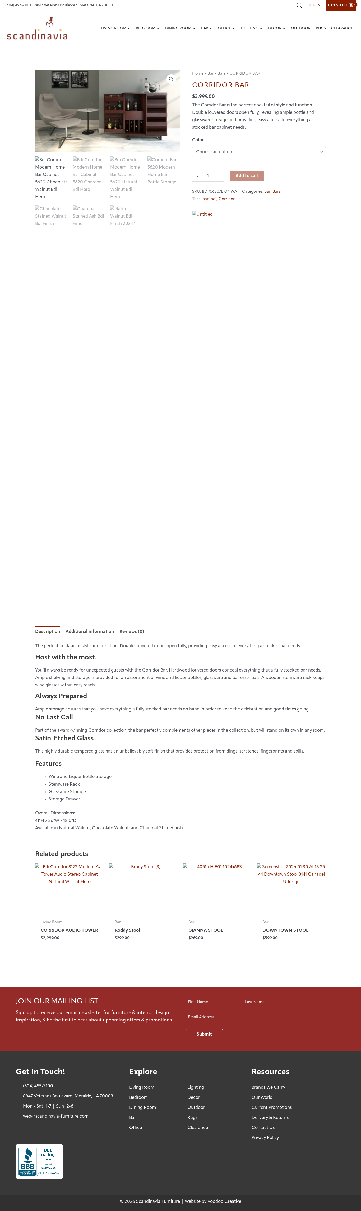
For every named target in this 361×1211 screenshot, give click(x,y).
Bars (221, 73)
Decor (274, 28)
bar (205, 199)
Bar (204, 28)
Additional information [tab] (90, 631)
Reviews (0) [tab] (131, 631)
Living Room (113, 28)
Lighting (249, 28)
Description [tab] (47, 631)
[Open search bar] (299, 5)
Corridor (227, 199)
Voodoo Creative (224, 1201)
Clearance (342, 28)
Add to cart (247, 176)
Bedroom (145, 28)
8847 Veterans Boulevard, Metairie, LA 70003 (74, 5)
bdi (213, 199)
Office (224, 28)
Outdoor (301, 28)
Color (198, 140)
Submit (204, 1034)
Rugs (321, 28)
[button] (171, 79)
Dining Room (178, 28)
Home (198, 73)
